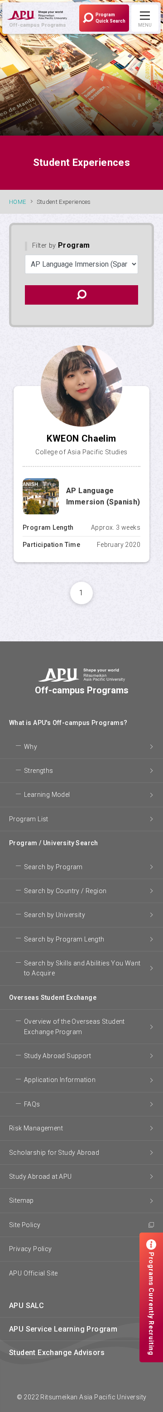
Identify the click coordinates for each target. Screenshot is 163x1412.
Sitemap (21, 1200)
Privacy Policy (30, 1248)
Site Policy (24, 1224)
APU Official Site (33, 1273)
